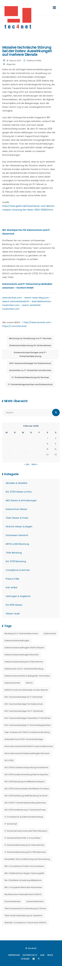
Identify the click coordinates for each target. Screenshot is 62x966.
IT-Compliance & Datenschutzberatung (24, 816)
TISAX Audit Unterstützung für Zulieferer (23, 915)
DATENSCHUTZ (30, 955)
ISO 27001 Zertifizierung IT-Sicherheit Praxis (25, 809)
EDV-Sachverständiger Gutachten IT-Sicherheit (27, 718)
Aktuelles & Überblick (16, 483)
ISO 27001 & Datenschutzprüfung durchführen (26, 767)
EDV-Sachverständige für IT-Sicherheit (23, 697)
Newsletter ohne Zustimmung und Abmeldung (27, 859)
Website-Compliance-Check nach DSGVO (25, 922)
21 (39, 454)
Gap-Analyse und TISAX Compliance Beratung (27, 732)
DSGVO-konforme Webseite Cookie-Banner (26, 689)
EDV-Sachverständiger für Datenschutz (30, 363)
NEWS (50, 955)
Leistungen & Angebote (18, 596)
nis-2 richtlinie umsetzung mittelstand (23, 880)
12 (23, 449)
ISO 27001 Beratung (16, 561)
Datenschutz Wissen (16, 509)
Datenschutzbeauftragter (17, 640)
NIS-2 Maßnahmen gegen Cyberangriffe (24, 873)
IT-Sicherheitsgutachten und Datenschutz (30, 384)
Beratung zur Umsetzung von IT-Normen (30, 338)
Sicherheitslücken (35, 901)
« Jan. (27, 464)
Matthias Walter (34, 60)
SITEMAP (25, 958)
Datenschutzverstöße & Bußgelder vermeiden (27, 675)
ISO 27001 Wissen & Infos (19, 491)
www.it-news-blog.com (36, 297)
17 (6, 454)
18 (15, 454)
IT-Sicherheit (11, 823)
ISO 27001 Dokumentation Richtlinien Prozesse (27, 788)
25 (15, 459)
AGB (42, 955)
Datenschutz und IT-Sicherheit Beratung (24, 668)
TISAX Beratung (14, 552)
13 (31, 449)
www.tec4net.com (12, 297)
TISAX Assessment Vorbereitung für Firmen (25, 908)
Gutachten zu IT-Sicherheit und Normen (30, 370)
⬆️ (33, 958)
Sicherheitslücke (13, 901)
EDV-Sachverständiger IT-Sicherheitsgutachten (28, 725)
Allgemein (11, 64)
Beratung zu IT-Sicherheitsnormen (21, 633)
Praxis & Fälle (12, 578)
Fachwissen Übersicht (17, 535)
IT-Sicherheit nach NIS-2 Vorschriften (22, 838)
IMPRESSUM (14, 955)
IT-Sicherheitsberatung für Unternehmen (24, 845)
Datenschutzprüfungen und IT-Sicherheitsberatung (30, 354)
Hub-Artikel (11, 587)
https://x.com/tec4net (14, 326)
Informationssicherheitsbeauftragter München (27, 753)
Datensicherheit (12, 682)
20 (31, 454)
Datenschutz (50, 633)
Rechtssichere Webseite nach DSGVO (23, 894)
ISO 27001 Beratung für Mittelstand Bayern (25, 781)
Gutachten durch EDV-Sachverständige (24, 739)
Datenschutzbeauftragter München (22, 654)
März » (35, 464)
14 (39, 449)
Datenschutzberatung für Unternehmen (30, 345)
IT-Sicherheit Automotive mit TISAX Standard (26, 830)
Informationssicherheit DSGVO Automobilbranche (29, 746)
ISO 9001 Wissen (14, 604)
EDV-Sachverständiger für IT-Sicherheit (24, 711)
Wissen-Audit (13, 613)
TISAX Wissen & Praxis (17, 517)
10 (6, 449)
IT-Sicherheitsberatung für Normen (30, 377)
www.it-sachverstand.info (15, 301)
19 (23, 454)
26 (23, 459)
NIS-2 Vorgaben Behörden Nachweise (23, 887)
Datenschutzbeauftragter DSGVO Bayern (24, 647)
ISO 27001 (9, 760)
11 (14, 449)
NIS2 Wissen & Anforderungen (21, 500)
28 (39, 459)
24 (6, 459)
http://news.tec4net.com (37, 322)
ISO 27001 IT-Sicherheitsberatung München (25, 802)
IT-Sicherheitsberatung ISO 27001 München (25, 852)
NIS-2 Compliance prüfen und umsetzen (24, 866)
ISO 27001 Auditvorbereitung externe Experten (26, 774)
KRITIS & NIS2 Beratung (17, 543)
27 (31, 459)
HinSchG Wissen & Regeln (19, 526)
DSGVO (29, 682)
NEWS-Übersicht (16, 401)
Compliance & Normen (18, 570)
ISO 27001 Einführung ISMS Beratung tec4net (26, 795)
